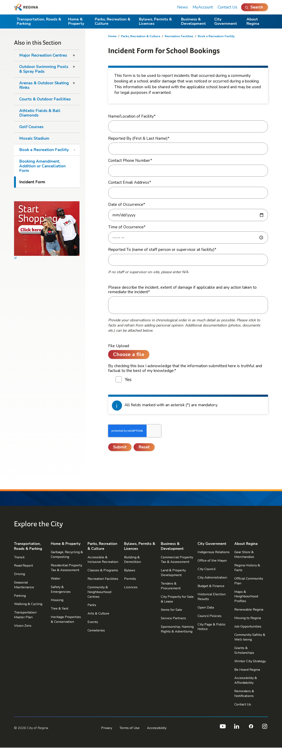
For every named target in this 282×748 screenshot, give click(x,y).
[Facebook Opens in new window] (250, 728)
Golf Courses (31, 127)
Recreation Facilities (179, 36)
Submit (120, 447)
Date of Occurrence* (126, 204)
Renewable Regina (248, 609)
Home (112, 36)
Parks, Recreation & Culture (112, 21)
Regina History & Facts (247, 567)
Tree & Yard (59, 608)
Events (93, 621)
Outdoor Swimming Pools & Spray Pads (43, 69)
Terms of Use (129, 727)
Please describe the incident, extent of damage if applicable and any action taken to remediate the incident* (182, 289)
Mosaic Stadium (34, 138)
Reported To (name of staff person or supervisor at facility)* (162, 249)
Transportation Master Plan (25, 614)
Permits (130, 578)
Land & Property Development (173, 572)
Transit (19, 557)
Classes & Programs (103, 570)
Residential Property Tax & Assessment (66, 567)
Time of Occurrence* (127, 227)
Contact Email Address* (129, 182)
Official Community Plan (248, 581)
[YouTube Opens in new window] (222, 728)
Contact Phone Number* (130, 160)
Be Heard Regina (247, 669)
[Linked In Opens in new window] (236, 728)
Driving (19, 574)
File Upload (118, 346)
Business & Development (193, 21)
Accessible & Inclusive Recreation (103, 559)
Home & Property (76, 21)
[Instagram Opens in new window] (264, 728)
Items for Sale (171, 609)
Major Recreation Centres (43, 55)
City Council (207, 569)
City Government (225, 21)
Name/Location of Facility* (132, 116)
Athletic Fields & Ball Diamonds (39, 113)
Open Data (206, 607)
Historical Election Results (212, 596)
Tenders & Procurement (171, 586)
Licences (130, 587)
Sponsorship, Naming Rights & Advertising (177, 629)
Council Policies (210, 615)
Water (55, 578)
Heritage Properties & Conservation (66, 619)
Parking (20, 595)
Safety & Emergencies (61, 589)
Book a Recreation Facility (216, 36)
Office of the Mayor (212, 560)
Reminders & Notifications (244, 693)
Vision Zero (22, 625)
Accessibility (156, 727)
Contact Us (227, 7)
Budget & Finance (211, 586)
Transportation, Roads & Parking (39, 21)
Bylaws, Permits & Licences (155, 21)
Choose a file (128, 354)
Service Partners (173, 618)
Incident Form (32, 182)
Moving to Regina (247, 618)
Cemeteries (96, 630)
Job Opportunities (247, 626)
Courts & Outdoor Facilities (45, 99)
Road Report (23, 565)
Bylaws (129, 570)
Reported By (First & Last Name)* (138, 138)
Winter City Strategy (250, 661)
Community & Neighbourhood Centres (99, 592)
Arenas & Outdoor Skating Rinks (44, 85)
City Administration (212, 577)
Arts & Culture (98, 613)
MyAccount (203, 7)
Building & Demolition (132, 559)
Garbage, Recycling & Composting (67, 554)
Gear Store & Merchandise (244, 554)
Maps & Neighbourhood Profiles (246, 596)
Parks (92, 605)
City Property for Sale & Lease (177, 599)
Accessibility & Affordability (245, 680)
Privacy (106, 727)
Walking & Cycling (28, 603)
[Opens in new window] (46, 231)
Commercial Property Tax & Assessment (177, 559)
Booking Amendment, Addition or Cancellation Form (42, 165)
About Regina (252, 21)
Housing (57, 600)
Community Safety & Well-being (249, 637)
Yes (128, 380)
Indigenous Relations (214, 552)
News (182, 7)
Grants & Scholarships (244, 650)
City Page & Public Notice (212, 626)
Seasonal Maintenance (24, 585)
